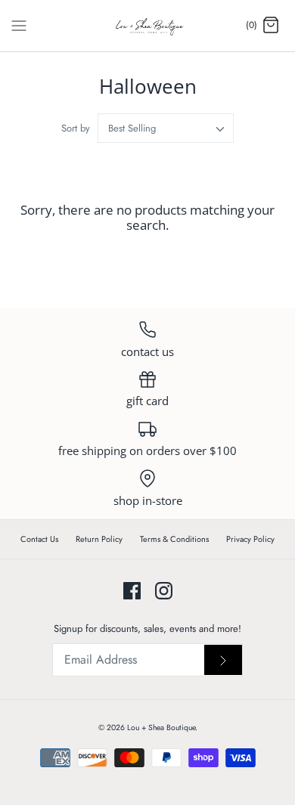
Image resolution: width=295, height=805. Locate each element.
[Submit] (223, 660)
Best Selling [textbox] (132, 128)
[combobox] (166, 128)
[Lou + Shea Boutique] (148, 26)
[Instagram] (163, 590)
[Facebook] (132, 590)
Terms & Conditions (174, 539)
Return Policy (99, 539)
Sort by (75, 128)
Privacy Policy (250, 539)
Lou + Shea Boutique (161, 727)
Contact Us (39, 539)
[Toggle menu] (19, 25)
